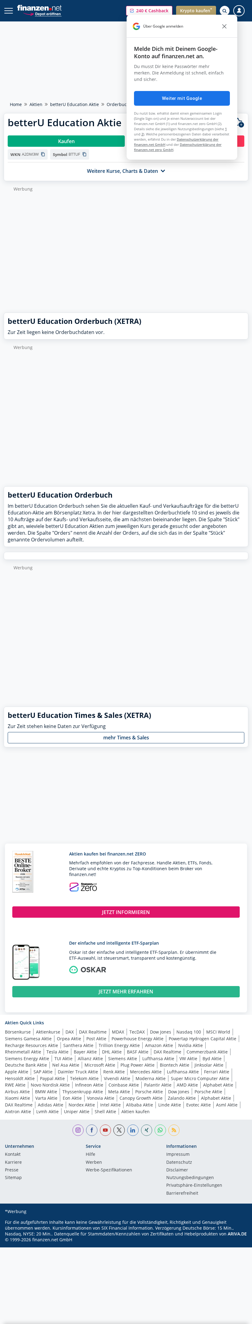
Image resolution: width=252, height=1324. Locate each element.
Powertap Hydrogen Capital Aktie (202, 1038)
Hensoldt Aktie (20, 1078)
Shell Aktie (105, 1111)
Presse (11, 1170)
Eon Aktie (72, 1098)
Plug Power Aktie (137, 1065)
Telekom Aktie (84, 1078)
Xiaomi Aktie (17, 1098)
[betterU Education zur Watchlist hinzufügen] (238, 122)
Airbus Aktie (17, 1091)
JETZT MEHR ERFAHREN (126, 991)
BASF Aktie (137, 1052)
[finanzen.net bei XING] (146, 1130)
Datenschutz (179, 1162)
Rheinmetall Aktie (23, 1052)
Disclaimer (177, 1170)
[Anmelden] (239, 11)
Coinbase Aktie (123, 1085)
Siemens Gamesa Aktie (28, 1038)
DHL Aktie (112, 1052)
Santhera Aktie (78, 1045)
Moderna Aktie (151, 1078)
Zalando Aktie (182, 1098)
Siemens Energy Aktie (27, 1058)
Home (16, 104)
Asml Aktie (227, 1105)
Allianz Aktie (90, 1058)
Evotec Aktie (198, 1105)
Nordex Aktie (82, 1105)
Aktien (36, 104)
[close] (224, 26)
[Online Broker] (42, 14)
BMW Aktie (46, 1091)
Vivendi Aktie (117, 1078)
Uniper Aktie (76, 1111)
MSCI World (218, 1032)
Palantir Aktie (157, 1085)
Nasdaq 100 (188, 1032)
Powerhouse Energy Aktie (137, 1038)
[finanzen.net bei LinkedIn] (133, 1130)
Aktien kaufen (135, 1111)
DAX (69, 1032)
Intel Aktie (110, 1105)
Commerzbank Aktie (207, 1052)
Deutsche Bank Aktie (26, 1065)
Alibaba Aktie (139, 1105)
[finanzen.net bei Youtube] (105, 1130)
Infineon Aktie (89, 1085)
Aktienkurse (48, 1032)
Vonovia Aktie (100, 1098)
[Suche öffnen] (225, 11)
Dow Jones (160, 1032)
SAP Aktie (43, 1072)
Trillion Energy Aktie (119, 1045)
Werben (94, 1162)
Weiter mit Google (182, 98)
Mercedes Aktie (146, 1072)
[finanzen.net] (39, 8)
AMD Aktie (187, 1085)
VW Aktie (188, 1058)
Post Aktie (96, 1038)
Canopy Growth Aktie (141, 1098)
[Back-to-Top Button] (235, 1316)
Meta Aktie (119, 1091)
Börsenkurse (18, 1032)
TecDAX (137, 1032)
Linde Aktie (169, 1105)
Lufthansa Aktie (158, 1058)
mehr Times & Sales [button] (126, 737)
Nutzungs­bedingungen (190, 1177)
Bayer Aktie (85, 1052)
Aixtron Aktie (18, 1111)
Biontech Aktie (174, 1065)
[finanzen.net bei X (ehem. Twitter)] (119, 1130)
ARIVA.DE (237, 1234)
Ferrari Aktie (216, 1072)
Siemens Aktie (122, 1058)
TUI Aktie (63, 1058)
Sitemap (13, 1177)
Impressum (178, 1154)
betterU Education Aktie (74, 104)
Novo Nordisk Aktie (50, 1085)
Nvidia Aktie (190, 1045)
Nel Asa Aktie (65, 1065)
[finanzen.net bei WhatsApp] (160, 1130)
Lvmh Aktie (47, 1111)
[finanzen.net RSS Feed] (174, 1130)
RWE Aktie (15, 1085)
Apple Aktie (16, 1072)
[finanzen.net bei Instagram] (78, 1130)
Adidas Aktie (50, 1105)
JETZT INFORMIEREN (126, 912)
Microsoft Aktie (100, 1065)
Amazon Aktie (159, 1045)
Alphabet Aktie (218, 1085)
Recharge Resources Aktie (31, 1045)
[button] (149, 11)
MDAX (118, 1032)
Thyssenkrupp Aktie (82, 1091)
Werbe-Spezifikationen (109, 1170)
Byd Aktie (212, 1058)
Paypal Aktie (52, 1078)
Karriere (13, 1162)
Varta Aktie (46, 1098)
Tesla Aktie (57, 1052)
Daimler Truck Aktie (78, 1072)
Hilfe (90, 1154)
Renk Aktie (114, 1072)
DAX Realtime (93, 1032)
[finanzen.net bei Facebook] (91, 1130)
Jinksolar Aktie (209, 1065)
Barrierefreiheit (182, 1193)
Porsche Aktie (149, 1091)
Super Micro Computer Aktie (200, 1078)
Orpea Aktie (69, 1038)
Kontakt (13, 1154)
